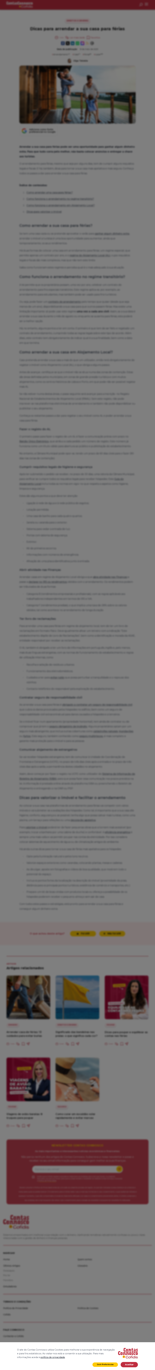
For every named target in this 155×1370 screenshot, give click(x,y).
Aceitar (129, 1364)
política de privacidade (52, 1357)
